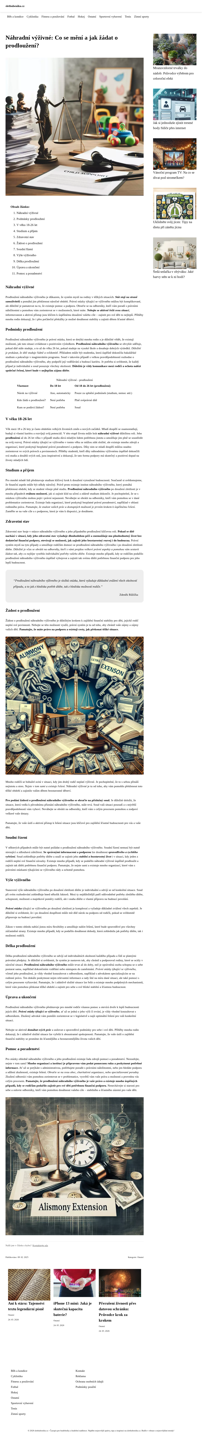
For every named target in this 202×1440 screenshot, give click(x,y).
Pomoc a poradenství (29, 273)
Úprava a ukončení (28, 267)
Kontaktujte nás (40, 1245)
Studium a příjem (27, 231)
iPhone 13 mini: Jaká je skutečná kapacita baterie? (72, 1309)
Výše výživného (26, 255)
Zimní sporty (141, 16)
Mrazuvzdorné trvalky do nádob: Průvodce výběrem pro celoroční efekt (173, 73)
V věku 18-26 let (27, 225)
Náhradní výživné (27, 213)
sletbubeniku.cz (15, 6)
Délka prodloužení (28, 261)
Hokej (81, 16)
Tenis (128, 16)
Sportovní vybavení (110, 16)
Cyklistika (32, 16)
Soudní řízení (25, 249)
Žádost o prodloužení (29, 243)
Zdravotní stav (25, 237)
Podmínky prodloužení (31, 219)
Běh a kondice (15, 16)
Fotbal (71, 16)
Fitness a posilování (53, 16)
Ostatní (92, 16)
